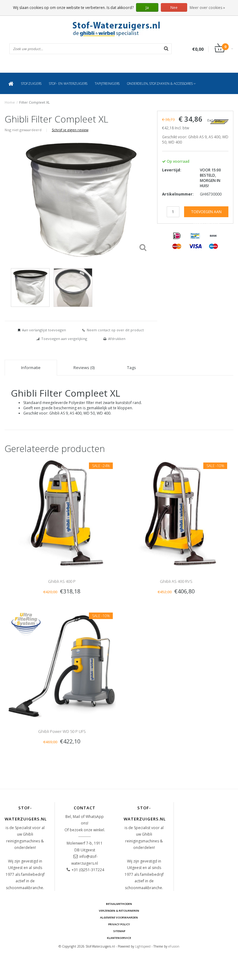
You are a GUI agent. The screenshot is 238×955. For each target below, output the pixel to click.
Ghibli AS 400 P (62, 581)
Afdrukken (117, 338)
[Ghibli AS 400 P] (62, 513)
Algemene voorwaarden (119, 917)
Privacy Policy (119, 924)
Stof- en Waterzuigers (68, 83)
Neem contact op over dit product (115, 330)
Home (10, 102)
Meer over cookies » (207, 7)
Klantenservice (119, 938)
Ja (147, 7)
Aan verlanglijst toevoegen (44, 330)
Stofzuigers (31, 83)
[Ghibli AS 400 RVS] (176, 513)
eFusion (173, 946)
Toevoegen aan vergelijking (64, 338)
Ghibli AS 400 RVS (176, 581)
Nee (174, 7)
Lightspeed (143, 946)
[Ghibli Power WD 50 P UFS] (62, 663)
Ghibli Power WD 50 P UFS (62, 731)
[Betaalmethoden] (177, 236)
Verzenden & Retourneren (119, 911)
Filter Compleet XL (34, 102)
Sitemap (119, 931)
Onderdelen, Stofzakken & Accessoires (160, 83)
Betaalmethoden (119, 904)
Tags (131, 367)
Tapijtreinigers (107, 83)
